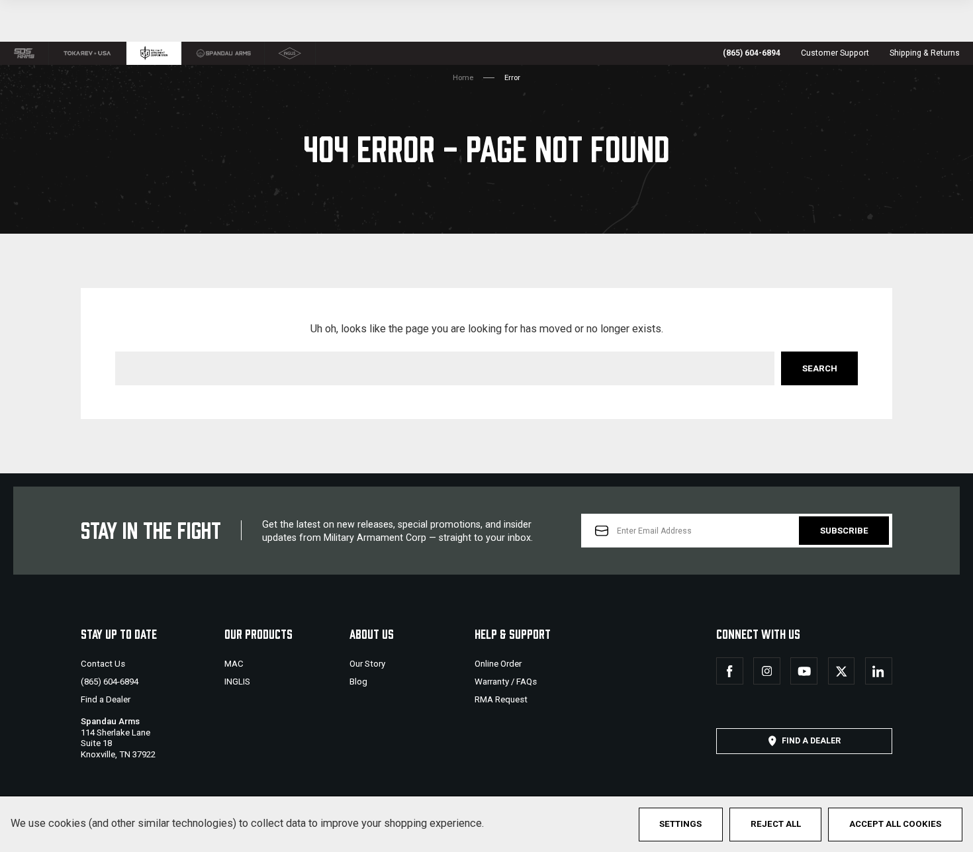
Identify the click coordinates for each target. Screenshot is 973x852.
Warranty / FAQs (506, 681)
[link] (24, 53)
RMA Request (501, 699)
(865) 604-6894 (109, 681)
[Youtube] (803, 671)
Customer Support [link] (835, 53)
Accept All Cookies (895, 824)
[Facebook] (729, 671)
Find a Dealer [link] (811, 740)
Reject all (776, 824)
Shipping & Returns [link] (925, 53)
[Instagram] (766, 671)
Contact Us (103, 664)
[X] (841, 671)
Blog (358, 681)
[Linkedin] (878, 671)
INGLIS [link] (237, 681)
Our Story (367, 664)
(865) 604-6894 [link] (751, 53)
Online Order (498, 664)
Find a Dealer (105, 699)
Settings (680, 824)
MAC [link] (234, 664)
